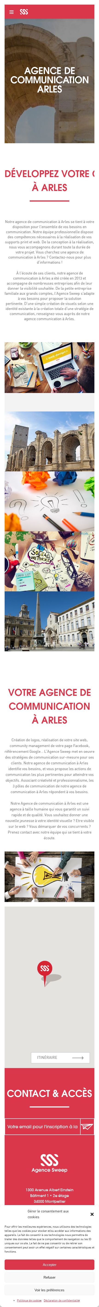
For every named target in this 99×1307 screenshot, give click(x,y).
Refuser (49, 1277)
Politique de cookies (29, 1300)
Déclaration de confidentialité (62, 1300)
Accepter (49, 1265)
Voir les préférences (49, 1290)
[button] (92, 1214)
